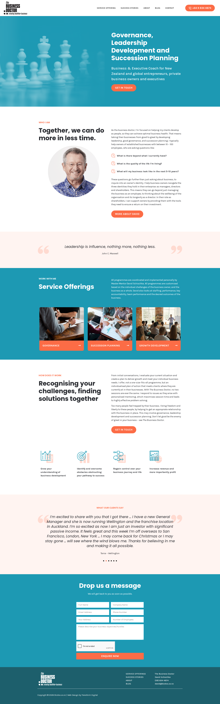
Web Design (72, 695)
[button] (103, 560)
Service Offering (106, 8)
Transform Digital (90, 695)
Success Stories (129, 8)
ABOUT (129, 680)
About (146, 8)
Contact (169, 8)
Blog (157, 8)
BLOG (128, 683)
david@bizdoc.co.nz (164, 683)
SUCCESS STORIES (134, 677)
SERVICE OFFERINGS (136, 674)
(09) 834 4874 (162, 680)
